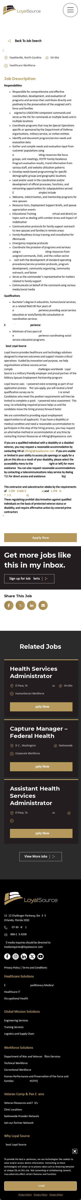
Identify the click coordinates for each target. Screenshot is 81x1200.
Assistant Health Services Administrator (35, 795)
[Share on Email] (43, 605)
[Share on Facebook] (9, 605)
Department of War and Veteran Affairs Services (32, 1056)
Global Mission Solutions (22, 1012)
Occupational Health (16, 998)
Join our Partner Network (18, 1123)
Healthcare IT (12, 992)
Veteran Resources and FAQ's (21, 1103)
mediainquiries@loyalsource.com (23, 947)
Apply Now (41, 706)
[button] (75, 1151)
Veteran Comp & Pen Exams (24, 1094)
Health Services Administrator (33, 672)
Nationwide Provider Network (21, 1116)
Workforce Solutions (18, 1048)
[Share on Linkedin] (31, 605)
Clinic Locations (13, 1109)
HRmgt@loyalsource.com (39, 451)
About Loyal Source (15, 1144)
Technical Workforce (16, 1063)
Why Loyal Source (17, 1136)
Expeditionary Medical (29, 985)
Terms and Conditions (34, 967)
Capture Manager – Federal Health (39, 732)
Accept (40, 1185)
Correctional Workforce (17, 1070)
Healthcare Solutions (19, 976)
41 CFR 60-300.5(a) (25, 491)
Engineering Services (16, 1020)
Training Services (13, 1027)
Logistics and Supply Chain (19, 1033)
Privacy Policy (25, 1195)
